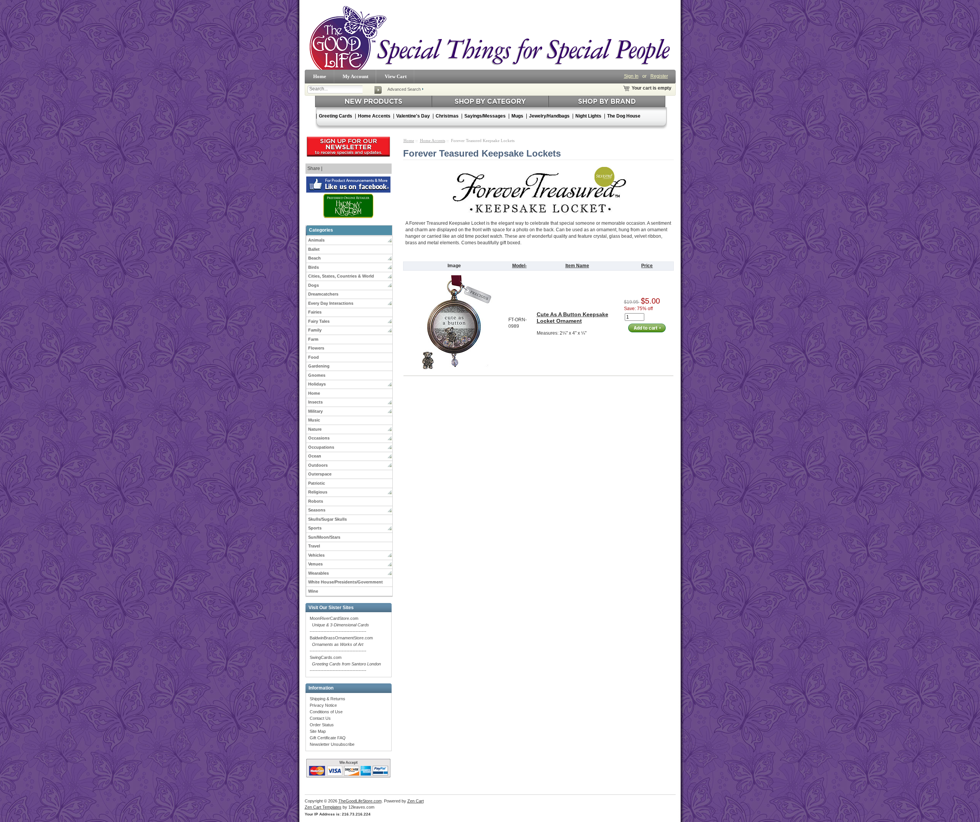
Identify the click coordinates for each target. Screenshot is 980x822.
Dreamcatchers (323, 294)
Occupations (321, 447)
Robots (315, 501)
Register (659, 76)
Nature (315, 429)
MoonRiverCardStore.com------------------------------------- (339, 625)
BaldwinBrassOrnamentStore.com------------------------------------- (341, 644)
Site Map (318, 731)
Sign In (631, 76)
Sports (315, 528)
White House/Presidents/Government (345, 582)
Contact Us (320, 718)
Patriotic (316, 483)
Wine (313, 591)
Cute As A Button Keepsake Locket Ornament (572, 317)
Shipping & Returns (327, 698)
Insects (315, 402)
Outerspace (320, 474)
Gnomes (316, 375)
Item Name (577, 265)
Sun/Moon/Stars (324, 537)
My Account (355, 76)
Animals (316, 240)
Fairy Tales (319, 321)
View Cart (396, 76)
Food (313, 357)
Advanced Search (404, 89)
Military (315, 411)
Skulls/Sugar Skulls (327, 519)
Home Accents (432, 140)
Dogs (313, 285)
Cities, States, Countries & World (341, 276)
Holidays (317, 384)
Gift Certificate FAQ (328, 737)
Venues (315, 564)
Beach (314, 258)
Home (319, 76)
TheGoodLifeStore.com (360, 801)
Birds (313, 267)
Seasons (316, 510)
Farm (313, 339)
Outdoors (318, 465)
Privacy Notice (323, 705)
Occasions (319, 438)
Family (315, 330)
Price (647, 265)
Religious (317, 492)
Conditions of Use (326, 711)
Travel (314, 546)
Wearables (318, 573)
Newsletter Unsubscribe (332, 744)
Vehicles (316, 555)
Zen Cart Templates (323, 807)
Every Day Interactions (330, 303)
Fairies (315, 312)
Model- (519, 265)
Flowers (316, 348)
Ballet (314, 249)
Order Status (322, 724)
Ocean (314, 456)
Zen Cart (415, 801)
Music (314, 420)
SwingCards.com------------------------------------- (345, 664)
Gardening (319, 366)
